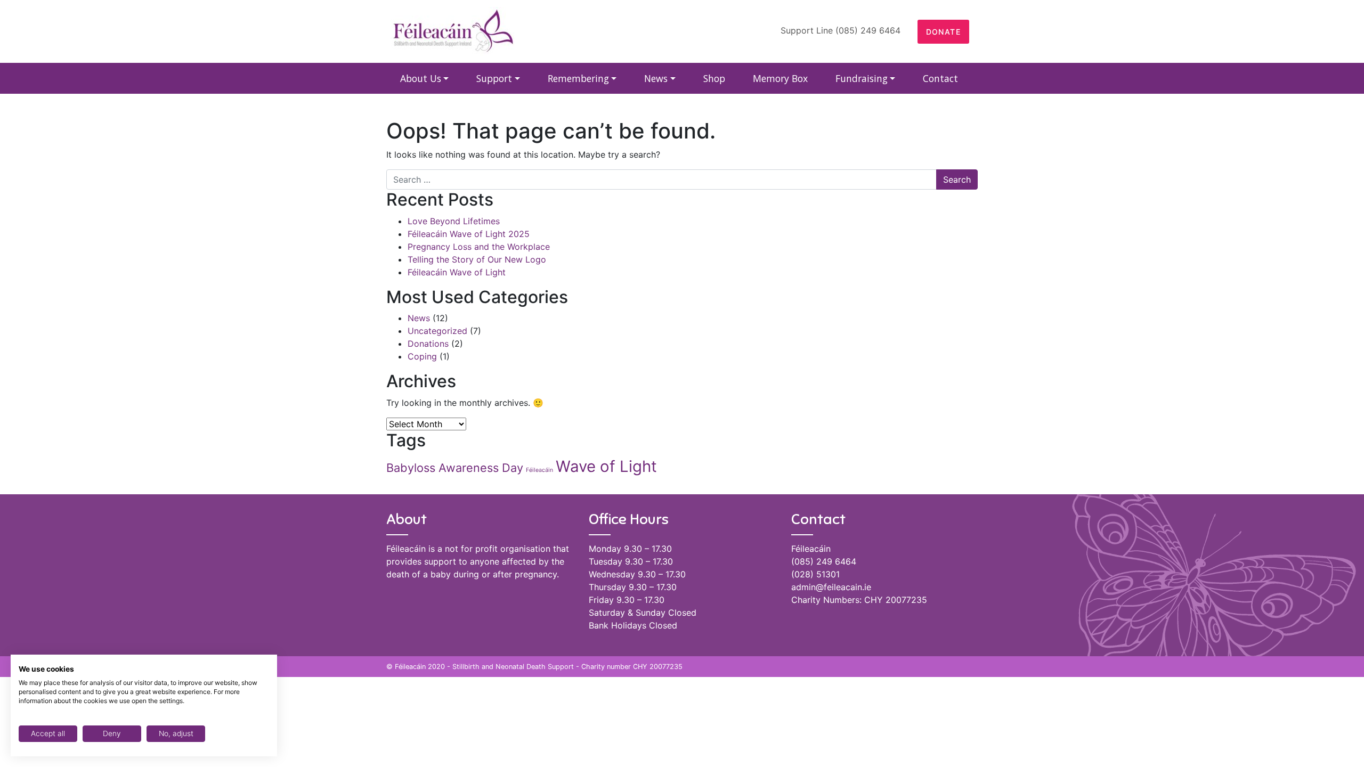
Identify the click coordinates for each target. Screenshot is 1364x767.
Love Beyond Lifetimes (454, 221)
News (656, 78)
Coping (422, 356)
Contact (940, 78)
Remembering (578, 78)
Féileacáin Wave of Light (457, 272)
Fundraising (861, 78)
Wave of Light (606, 466)
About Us (420, 78)
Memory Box (780, 78)
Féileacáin (539, 470)
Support (494, 78)
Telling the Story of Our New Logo (477, 259)
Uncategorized (437, 330)
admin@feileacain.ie (831, 587)
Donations (428, 343)
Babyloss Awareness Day (454, 468)
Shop (714, 78)
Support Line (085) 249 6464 (840, 30)
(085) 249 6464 (823, 561)
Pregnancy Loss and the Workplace (479, 246)
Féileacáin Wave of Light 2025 (469, 234)
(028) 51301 (815, 574)
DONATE (943, 31)
